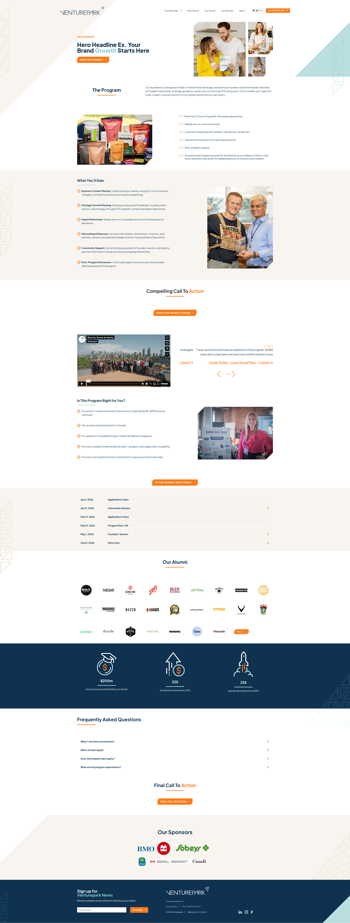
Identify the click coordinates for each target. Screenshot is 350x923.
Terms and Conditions (191, 906)
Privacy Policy (171, 906)
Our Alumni (210, 10)
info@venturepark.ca (174, 901)
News (242, 10)
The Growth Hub (276, 10)
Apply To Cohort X (91, 59)
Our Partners (227, 10)
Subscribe (137, 910)
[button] (219, 374)
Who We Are (193, 10)
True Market (202, 912)
